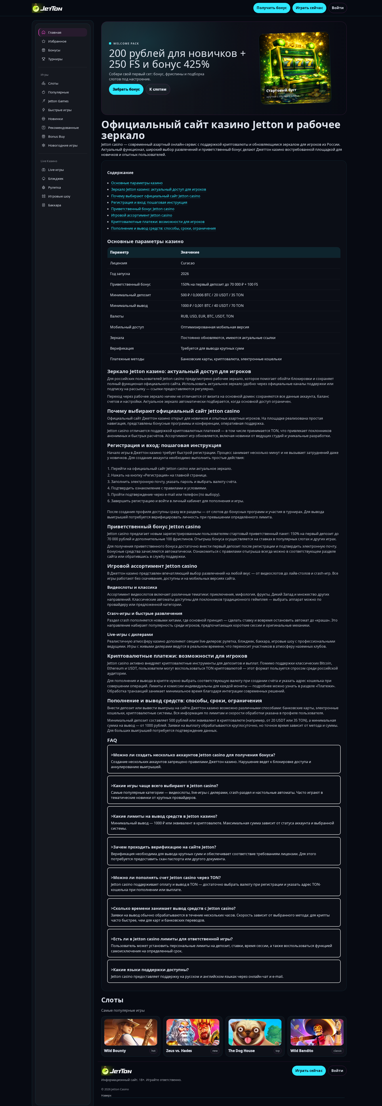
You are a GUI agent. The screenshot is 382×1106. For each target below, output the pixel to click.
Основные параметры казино (137, 182)
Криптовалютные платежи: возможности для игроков (157, 221)
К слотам (157, 89)
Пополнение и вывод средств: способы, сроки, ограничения (163, 228)
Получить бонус (272, 7)
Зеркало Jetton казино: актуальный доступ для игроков (158, 189)
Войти (338, 7)
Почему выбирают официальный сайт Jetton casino (155, 196)
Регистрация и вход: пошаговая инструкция (149, 202)
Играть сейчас (309, 7)
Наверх (106, 1095)
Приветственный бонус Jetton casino (142, 208)
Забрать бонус (126, 89)
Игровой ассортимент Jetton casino (141, 215)
